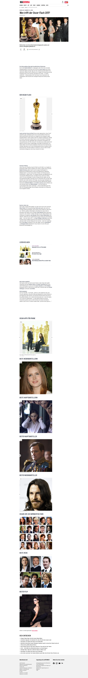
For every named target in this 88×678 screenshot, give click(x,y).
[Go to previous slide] (19, 114)
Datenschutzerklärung (23, 665)
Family (34, 5)
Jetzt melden (35, 630)
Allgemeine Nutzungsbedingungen (26, 664)
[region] (36, 114)
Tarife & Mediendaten (40, 664)
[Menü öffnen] (68, 5)
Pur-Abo (21, 671)
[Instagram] (56, 663)
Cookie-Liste (22, 666)
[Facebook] (54, 663)
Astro (47, 5)
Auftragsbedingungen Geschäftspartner (43, 663)
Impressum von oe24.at (24, 673)
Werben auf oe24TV (23, 670)
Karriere (38, 5)
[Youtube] (59, 663)
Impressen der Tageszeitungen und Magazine (42, 668)
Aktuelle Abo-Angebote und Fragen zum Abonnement (43, 666)
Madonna (26, 7)
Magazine (22, 7)
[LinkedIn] (62, 663)
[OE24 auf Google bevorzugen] (39, 49)
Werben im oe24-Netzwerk (24, 669)
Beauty (25, 5)
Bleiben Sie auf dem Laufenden (58, 659)
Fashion (21, 5)
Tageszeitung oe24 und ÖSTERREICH (42, 659)
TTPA (37, 670)
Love (31, 5)
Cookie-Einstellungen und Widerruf (26, 668)
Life (28, 5)
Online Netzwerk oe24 (24, 659)
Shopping (43, 5)
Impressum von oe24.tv (24, 674)
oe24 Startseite (22, 663)
